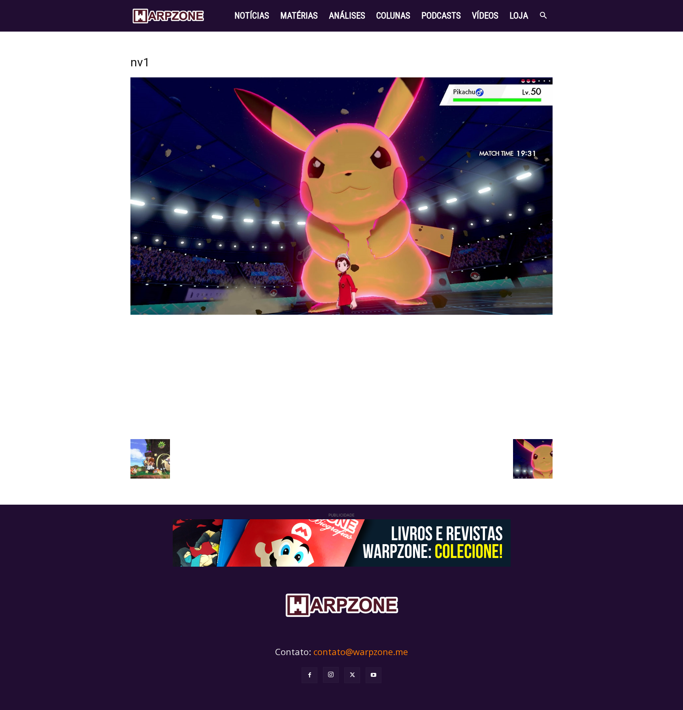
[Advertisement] (341, 376)
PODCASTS (441, 16)
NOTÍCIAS (251, 16)
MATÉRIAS (299, 16)
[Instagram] (331, 675)
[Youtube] (373, 675)
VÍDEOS (485, 16)
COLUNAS (393, 16)
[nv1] (341, 312)
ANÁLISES (347, 16)
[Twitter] (352, 675)
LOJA (518, 16)
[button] (543, 16)
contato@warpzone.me (360, 651)
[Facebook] (309, 675)
